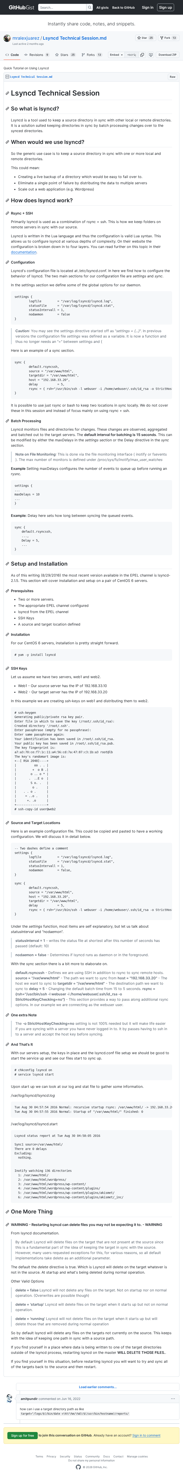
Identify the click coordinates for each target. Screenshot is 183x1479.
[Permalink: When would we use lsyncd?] (8, 142)
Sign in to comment (146, 1435)
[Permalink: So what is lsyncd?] (8, 108)
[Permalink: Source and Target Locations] (8, 823)
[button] (142, 55)
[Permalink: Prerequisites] (8, 591)
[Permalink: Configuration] (8, 262)
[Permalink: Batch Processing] (8, 421)
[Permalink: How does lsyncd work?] (8, 200)
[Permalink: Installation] (8, 634)
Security (65, 1456)
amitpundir (29, 1399)
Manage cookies (137, 1456)
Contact (118, 1456)
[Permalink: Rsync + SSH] (8, 213)
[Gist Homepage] (22, 7)
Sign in (148, 7)
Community (92, 1456)
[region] (91, 729)
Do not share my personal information (91, 1460)
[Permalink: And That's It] (8, 1044)
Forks (94, 55)
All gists (102, 7)
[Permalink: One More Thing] (8, 1212)
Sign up (165, 7)
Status (78, 1456)
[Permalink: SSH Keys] (8, 668)
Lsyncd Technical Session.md (75, 38)
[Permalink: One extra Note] (8, 1015)
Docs (106, 1456)
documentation (23, 252)
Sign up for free (22, 1435)
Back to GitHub (123, 7)
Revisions (38, 55)
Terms (39, 1456)
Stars (67, 55)
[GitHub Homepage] (78, 1467)
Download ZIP (168, 54)
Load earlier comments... (98, 1387)
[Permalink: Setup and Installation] (8, 564)
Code (15, 55)
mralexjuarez (26, 38)
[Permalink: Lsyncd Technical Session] (8, 93)
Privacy (51, 1456)
